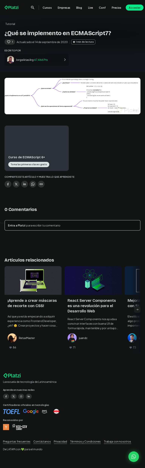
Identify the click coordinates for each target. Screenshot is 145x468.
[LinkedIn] (29, 396)
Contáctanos (42, 441)
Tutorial (10, 23)
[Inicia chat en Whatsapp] (133, 456)
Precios (116, 7)
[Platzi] (12, 8)
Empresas (64, 7)
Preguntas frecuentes (16, 441)
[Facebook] (6, 396)
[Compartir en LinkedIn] (24, 184)
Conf (102, 7)
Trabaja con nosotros (117, 441)
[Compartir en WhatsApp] (32, 184)
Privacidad (60, 441)
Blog (79, 7)
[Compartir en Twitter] (16, 184)
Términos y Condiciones (85, 441)
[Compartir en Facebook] (8, 184)
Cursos (47, 7)
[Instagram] (21, 396)
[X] (14, 396)
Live (90, 7)
